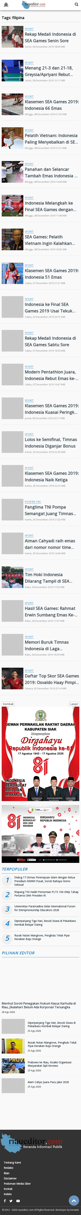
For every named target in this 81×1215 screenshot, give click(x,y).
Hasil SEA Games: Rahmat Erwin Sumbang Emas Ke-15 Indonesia (50, 614)
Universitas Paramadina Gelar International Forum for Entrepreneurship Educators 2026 (44, 908)
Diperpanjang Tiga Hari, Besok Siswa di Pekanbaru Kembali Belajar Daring (52, 1024)
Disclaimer (10, 1178)
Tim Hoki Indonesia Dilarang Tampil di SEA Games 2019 (47, 581)
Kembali (8, 704)
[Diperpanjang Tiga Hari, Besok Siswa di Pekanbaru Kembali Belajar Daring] (13, 1030)
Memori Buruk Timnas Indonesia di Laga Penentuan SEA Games (47, 648)
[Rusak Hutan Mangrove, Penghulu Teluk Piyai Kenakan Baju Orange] (13, 1050)
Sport (29, 28)
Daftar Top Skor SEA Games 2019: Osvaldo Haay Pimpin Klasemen (52, 682)
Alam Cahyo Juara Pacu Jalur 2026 (48, 1082)
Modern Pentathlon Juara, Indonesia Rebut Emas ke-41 (50, 378)
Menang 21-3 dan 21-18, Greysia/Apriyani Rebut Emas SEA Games (49, 74)
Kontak (8, 1189)
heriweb (74, 1209)
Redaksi (8, 1167)
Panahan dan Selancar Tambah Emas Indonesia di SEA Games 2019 (51, 175)
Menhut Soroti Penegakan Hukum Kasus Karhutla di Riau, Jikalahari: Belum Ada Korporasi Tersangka (39, 1005)
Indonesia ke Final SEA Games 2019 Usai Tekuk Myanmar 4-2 (48, 310)
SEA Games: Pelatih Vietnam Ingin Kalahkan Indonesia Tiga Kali (48, 243)
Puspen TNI (33, 501)
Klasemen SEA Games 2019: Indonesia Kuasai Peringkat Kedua (52, 412)
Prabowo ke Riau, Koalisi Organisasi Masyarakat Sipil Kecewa (49, 1063)
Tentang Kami (12, 1162)
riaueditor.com (26, 1209)
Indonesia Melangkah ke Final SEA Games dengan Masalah (49, 209)
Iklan (6, 1173)
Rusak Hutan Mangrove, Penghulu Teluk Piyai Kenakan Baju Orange (52, 1044)
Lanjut (74, 704)
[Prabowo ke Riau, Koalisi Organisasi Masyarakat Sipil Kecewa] (13, 1070)
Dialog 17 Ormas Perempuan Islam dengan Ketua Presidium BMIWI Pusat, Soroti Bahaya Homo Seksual (44, 881)
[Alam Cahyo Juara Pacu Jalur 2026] (13, 1089)
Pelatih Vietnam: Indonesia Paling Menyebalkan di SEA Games (51, 141)
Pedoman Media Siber (17, 1183)
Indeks (8, 1194)
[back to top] (74, 1200)
